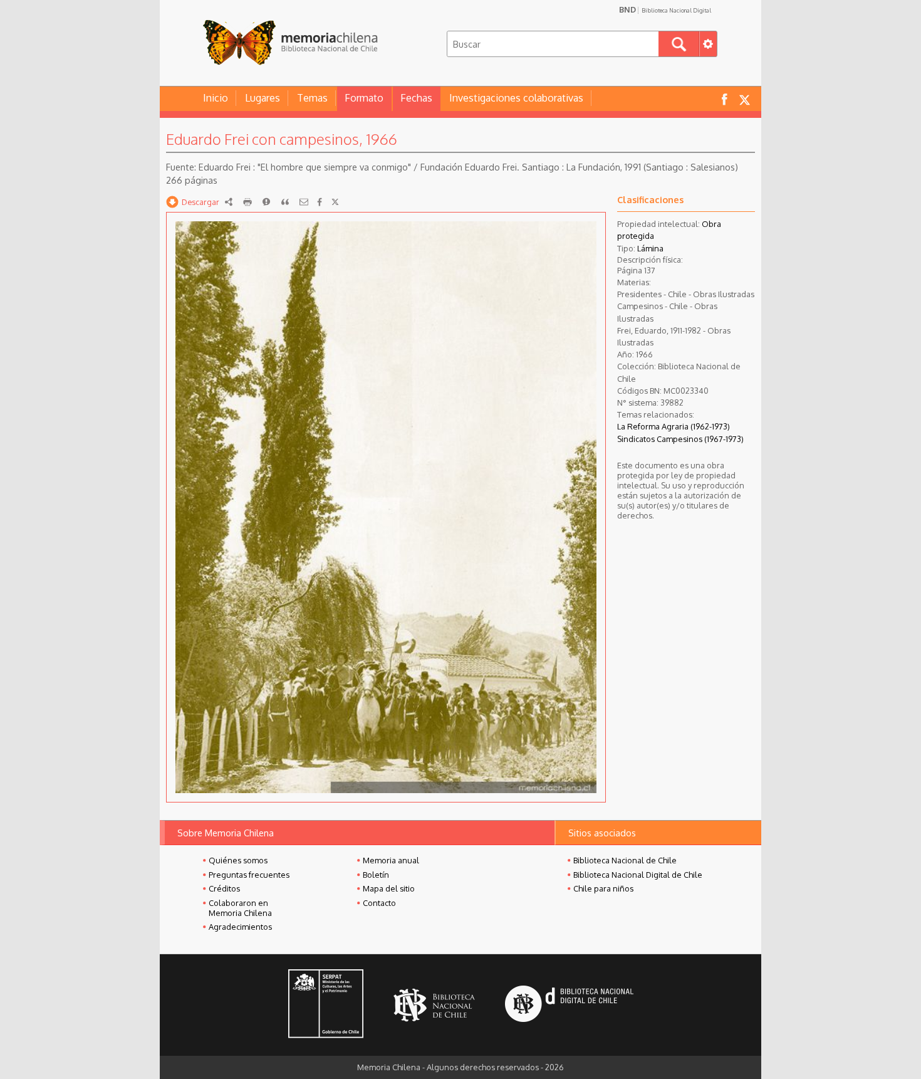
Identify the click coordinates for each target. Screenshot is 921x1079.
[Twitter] (335, 202)
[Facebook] (319, 202)
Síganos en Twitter (744, 99)
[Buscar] (678, 43)
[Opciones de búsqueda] (708, 43)
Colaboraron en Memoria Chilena (240, 908)
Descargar (200, 202)
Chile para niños (603, 888)
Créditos (224, 888)
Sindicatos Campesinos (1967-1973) (680, 439)
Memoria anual (391, 860)
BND (665, 9)
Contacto (379, 903)
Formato (364, 98)
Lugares (262, 98)
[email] (304, 202)
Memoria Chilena (290, 42)
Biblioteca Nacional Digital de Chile (637, 875)
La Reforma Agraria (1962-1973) (673, 426)
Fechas (416, 98)
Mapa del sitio (389, 888)
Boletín (376, 875)
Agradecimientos (240, 927)
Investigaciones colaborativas (516, 98)
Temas (312, 98)
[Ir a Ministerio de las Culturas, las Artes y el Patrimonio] (325, 1005)
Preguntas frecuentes (249, 875)
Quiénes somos (238, 860)
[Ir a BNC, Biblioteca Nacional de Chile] (434, 1005)
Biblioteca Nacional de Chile (625, 860)
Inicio (215, 98)
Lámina (650, 248)
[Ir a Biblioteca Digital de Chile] (569, 1005)
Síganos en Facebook (724, 99)
